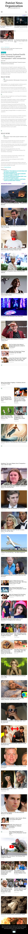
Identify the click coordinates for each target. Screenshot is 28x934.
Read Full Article (7, 167)
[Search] (26, 12)
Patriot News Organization (14, 4)
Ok (14, 931)
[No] (26, 929)
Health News (3, 52)
